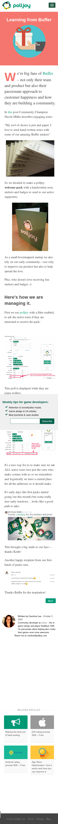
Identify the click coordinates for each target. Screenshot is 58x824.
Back (50, 600)
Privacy (40, 818)
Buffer (48, 73)
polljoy (24, 312)
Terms (31, 818)
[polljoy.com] (16, 5)
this (10, 112)
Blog (48, 818)
